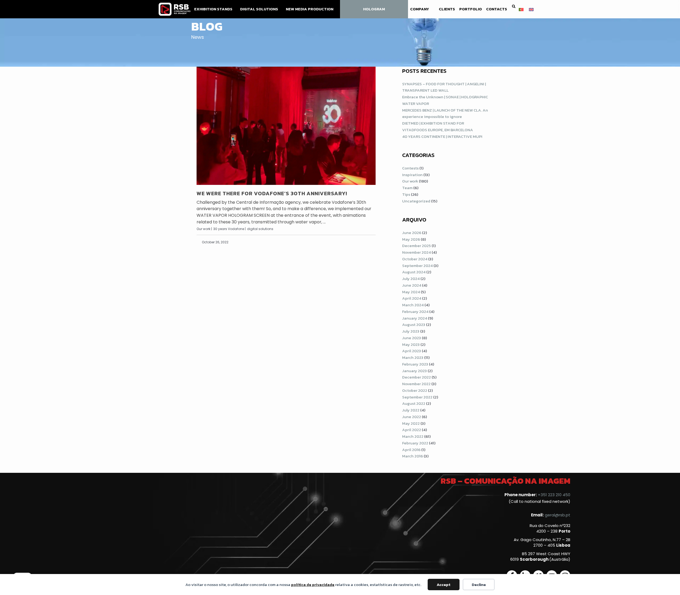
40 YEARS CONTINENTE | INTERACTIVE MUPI (442, 136)
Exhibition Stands (213, 9)
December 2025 (416, 246)
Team (407, 188)
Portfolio (470, 9)
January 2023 (414, 371)
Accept (443, 584)
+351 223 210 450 (554, 495)
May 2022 (411, 423)
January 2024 (414, 318)
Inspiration (412, 175)
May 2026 (411, 239)
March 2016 (412, 456)
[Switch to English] (531, 9)
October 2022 (414, 390)
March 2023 (412, 357)
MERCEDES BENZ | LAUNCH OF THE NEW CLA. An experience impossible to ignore (445, 113)
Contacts (496, 9)
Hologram (374, 9)
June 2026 (411, 233)
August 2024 (414, 272)
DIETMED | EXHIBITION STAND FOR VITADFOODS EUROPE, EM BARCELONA (437, 126)
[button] (513, 6)
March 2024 (413, 305)
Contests (410, 168)
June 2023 (411, 338)
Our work (410, 181)
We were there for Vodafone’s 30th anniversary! (272, 193)
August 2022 (413, 403)
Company (419, 9)
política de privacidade (312, 584)
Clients (447, 9)
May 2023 (411, 344)
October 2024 (414, 259)
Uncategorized (416, 201)
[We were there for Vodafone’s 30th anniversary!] (286, 126)
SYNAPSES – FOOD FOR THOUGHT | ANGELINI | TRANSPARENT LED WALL (444, 87)
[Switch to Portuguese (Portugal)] (521, 9)
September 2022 (417, 397)
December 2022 (416, 377)
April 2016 (411, 450)
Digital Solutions (259, 9)
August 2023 (413, 324)
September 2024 (417, 265)
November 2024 (416, 252)
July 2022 (410, 410)
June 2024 (411, 285)
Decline (479, 584)
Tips (406, 194)
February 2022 (415, 443)
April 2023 (411, 351)
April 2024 (411, 298)
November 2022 (416, 384)
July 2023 (410, 331)
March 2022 (412, 436)
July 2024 (411, 278)
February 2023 (415, 364)
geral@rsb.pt (557, 515)
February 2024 (415, 311)
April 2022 (411, 430)
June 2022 (411, 417)
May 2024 (411, 292)
